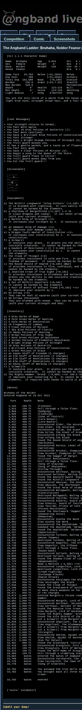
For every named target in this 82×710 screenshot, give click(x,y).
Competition (14, 39)
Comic (39, 39)
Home (9, 35)
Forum (66, 35)
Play (26, 35)
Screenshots (64, 39)
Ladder (46, 35)
